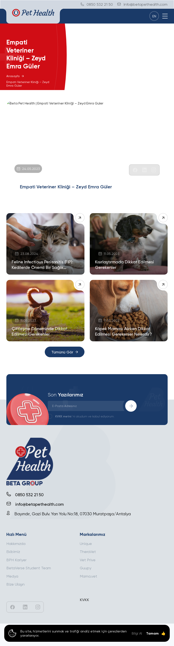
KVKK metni (63, 416)
